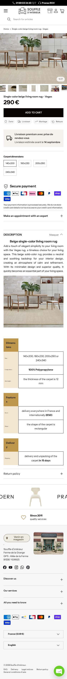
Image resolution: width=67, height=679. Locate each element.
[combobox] (33, 19)
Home (6, 29)
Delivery (14, 669)
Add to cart (33, 112)
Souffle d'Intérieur (18, 665)
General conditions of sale (15, 672)
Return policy (42, 669)
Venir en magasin (18, 538)
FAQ (5, 669)
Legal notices (27, 669)
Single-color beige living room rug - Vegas (30, 29)
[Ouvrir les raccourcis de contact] (59, 671)
